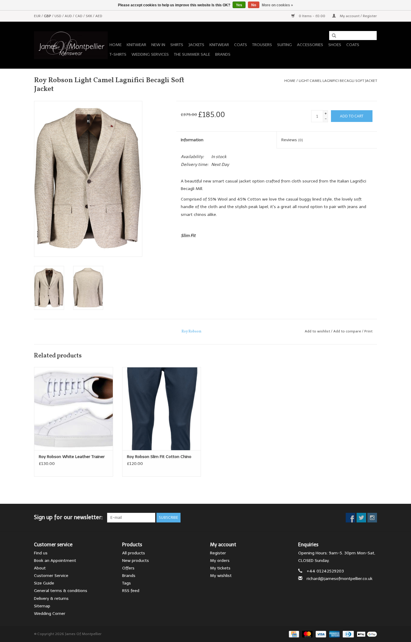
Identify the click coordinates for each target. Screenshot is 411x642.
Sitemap (42, 606)
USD (58, 16)
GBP (48, 16)
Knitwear (136, 44)
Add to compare (347, 331)
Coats (240, 44)
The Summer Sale (192, 54)
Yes (239, 5)
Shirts (176, 44)
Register (218, 553)
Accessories (310, 44)
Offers (128, 568)
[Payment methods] (293, 634)
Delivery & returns (51, 598)
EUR (38, 16)
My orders (220, 560)
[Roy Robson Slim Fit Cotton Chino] (161, 408)
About (40, 568)
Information (192, 139)
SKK (89, 16)
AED (98, 16)
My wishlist (221, 575)
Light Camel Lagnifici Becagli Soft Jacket (338, 81)
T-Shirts (118, 54)
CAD (79, 16)
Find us (41, 553)
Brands (222, 54)
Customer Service (51, 575)
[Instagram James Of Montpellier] (372, 517)
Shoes (334, 44)
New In (158, 44)
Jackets (196, 44)
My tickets (220, 568)
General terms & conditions (60, 590)
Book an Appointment (55, 560)
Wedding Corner (49, 613)
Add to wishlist (317, 331)
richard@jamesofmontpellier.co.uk (339, 578)
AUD (69, 16)
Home (116, 44)
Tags (126, 583)
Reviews (292, 139)
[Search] (332, 36)
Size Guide (44, 583)
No (253, 5)
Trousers (262, 44)
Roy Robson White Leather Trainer (72, 456)
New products (135, 560)
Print (368, 331)
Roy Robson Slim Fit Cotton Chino (159, 456)
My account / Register (358, 16)
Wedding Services (150, 54)
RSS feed (130, 590)
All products (133, 553)
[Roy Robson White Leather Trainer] (73, 408)
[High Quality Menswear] (71, 45)
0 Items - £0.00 (312, 16)
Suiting (284, 44)
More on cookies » (277, 5)
